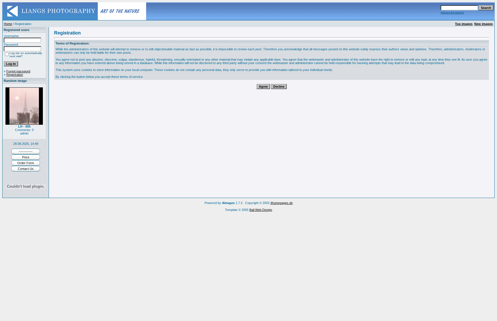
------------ (26, 151)
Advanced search (452, 12)
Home (8, 24)
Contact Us (26, 168)
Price (25, 157)
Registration (14, 74)
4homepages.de (281, 203)
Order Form (25, 163)
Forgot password (18, 71)
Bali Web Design (260, 210)
